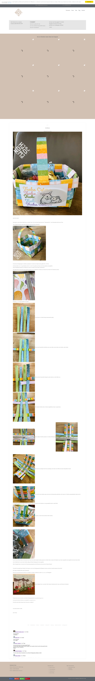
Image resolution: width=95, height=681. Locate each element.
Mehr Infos (9, 2)
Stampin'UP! (47, 625)
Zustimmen (89, 1)
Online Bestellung (52, 669)
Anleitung (52, 625)
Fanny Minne (50, 131)
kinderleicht (42, 625)
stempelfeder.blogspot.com (39, 598)
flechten (37, 625)
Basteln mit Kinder (58, 625)
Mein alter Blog (52, 672)
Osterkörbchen (32, 625)
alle (47, 125)
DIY (28, 625)
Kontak (50, 27)
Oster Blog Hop (47, 127)
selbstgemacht (64, 625)
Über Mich (70, 668)
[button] (11, 679)
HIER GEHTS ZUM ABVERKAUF (34, 27)
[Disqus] (47, 643)
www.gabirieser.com (32, 600)
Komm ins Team (52, 667)
